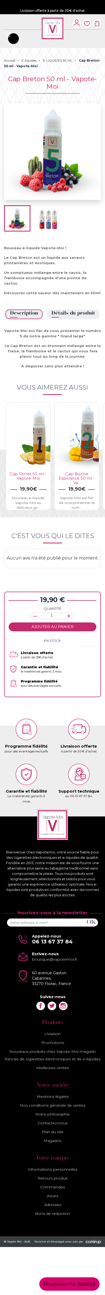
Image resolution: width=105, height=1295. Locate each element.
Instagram (63, 1006)
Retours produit (53, 1178)
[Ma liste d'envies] (87, 20)
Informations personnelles (52, 1169)
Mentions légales (53, 1096)
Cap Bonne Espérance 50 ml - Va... (77, 478)
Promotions (52, 1042)
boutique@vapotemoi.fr (54, 959)
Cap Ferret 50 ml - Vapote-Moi (28, 476)
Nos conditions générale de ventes (52, 1105)
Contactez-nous (53, 1123)
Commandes (52, 1187)
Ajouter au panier (53, 626)
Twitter (52, 1006)
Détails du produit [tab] (73, 313)
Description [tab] (24, 313)
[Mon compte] (76, 22)
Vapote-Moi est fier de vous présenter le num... (77, 503)
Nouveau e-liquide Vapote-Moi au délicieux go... (28, 503)
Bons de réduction (52, 1213)
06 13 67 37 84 (52, 941)
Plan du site (53, 1131)
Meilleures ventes (52, 1067)
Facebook (40, 1006)
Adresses (52, 1204)
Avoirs (52, 1195)
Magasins (52, 1140)
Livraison (52, 1033)
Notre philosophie (52, 1114)
